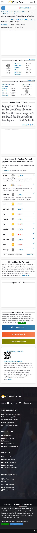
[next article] (34, 8)
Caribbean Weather (8, 444)
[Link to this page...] (19, 403)
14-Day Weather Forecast (10, 425)
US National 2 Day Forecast (18, 341)
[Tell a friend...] (8, 403)
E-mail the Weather (31, 20)
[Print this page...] (15, 403)
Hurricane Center (18, 334)
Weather (4, 25)
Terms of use (27, 504)
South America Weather (10, 468)
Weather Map (20, 25)
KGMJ (9, 379)
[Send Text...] (11, 403)
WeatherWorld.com (13, 396)
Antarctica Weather (9, 438)
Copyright (8, 504)
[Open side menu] (2, 2)
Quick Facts (19, 27)
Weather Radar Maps (9, 422)
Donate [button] (22, 322)
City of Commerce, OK (9, 14)
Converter (32, 80)
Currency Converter (9, 487)
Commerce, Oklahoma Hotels (13, 361)
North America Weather (10, 462)
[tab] (18, 176)
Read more (25, 275)
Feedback (20, 20)
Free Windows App (8, 479)
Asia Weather (7, 441)
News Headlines (7, 27)
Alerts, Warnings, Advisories (10, 417)
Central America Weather (10, 446)
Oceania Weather (8, 465)
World (2, 11)
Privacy (17, 504)
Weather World (17, 2)
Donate (5, 524)
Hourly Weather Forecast (10, 420)
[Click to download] (7, 355)
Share (13, 20)
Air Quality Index (19, 327)
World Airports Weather (10, 490)
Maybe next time (16, 524)
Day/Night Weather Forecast (11, 414)
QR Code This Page (8, 484)
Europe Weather (8, 457)
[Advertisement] (18, 43)
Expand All (6, 170)
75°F (10, 482)
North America (9, 11)
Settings (32, 59)
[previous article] (30, 8)
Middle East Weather (9, 459)
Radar (12, 25)
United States (17, 11)
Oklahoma (24, 11)
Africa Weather (7, 435)
